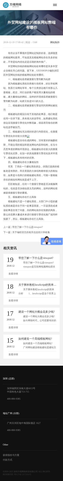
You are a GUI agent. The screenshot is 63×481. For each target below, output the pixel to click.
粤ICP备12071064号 (22, 474)
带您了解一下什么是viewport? (27, 227)
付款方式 (7, 460)
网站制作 (55, 42)
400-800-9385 (13, 399)
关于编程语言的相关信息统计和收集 (31, 232)
